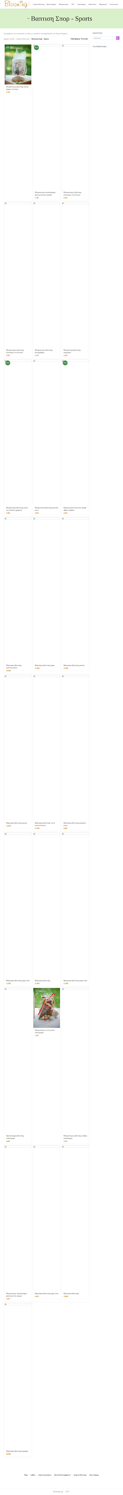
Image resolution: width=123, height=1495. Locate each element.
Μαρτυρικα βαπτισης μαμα (44, 665)
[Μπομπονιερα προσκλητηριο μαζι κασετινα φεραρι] (18, 1218)
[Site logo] (17, 4)
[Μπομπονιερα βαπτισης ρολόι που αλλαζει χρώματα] (18, 432)
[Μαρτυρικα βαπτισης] (46, 905)
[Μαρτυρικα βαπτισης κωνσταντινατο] (18, 590)
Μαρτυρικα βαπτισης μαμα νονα (18, 981)
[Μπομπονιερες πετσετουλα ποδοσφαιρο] (46, 1008)
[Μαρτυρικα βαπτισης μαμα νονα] (18, 905)
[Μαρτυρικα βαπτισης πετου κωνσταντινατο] (46, 748)
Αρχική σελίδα (9, 39)
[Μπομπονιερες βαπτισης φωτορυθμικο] (46, 275)
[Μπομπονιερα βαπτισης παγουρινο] (75, 275)
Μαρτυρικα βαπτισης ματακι (73, 665)
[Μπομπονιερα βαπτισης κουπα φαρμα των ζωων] (18, 64)
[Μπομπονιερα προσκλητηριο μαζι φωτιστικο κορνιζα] (46, 117)
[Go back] (28, 18)
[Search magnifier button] (117, 38)
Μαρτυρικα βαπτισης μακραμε (17, 1451)
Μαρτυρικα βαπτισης (42, 981)
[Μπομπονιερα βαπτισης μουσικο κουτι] (46, 432)
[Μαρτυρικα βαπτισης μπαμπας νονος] (75, 748)
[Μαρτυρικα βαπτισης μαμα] (46, 590)
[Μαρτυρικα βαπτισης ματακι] (75, 590)
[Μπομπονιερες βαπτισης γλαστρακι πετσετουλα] (75, 117)
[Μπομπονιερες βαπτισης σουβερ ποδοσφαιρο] (75, 1061)
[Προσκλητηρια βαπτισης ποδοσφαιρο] (18, 1061)
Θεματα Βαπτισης (22, 39)
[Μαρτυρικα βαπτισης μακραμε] (18, 1376)
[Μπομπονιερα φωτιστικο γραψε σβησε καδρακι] (75, 432)
